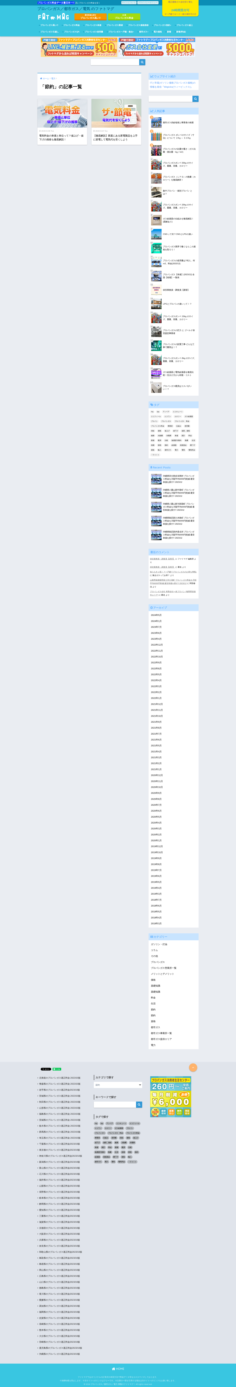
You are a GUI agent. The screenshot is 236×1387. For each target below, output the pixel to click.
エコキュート (178, 412)
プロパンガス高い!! (49, 25)
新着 (168, 32)
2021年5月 (156, 745)
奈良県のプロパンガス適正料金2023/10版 (59, 1246)
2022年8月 (156, 668)
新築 (152, 440)
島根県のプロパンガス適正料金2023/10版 (59, 1264)
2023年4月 (156, 639)
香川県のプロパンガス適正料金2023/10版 (59, 1294)
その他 (154, 956)
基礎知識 (155, 985)
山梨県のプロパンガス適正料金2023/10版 (59, 1186)
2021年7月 (156, 734)
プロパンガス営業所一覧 (163, 968)
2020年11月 (157, 781)
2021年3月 (156, 757)
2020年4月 (156, 822)
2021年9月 (156, 722)
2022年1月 (156, 698)
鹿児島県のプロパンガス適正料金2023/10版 (60, 1348)
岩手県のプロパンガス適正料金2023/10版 (59, 1090)
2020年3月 (156, 828)
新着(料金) (181, 32)
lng (152, 412)
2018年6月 (156, 905)
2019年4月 (156, 888)
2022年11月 (157, 651)
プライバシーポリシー (148, 3)
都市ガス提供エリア (161, 1039)
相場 (152, 445)
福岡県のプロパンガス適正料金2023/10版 (59, 1312)
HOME (119, 1368)
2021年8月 (156, 728)
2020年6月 (156, 811)
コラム (154, 950)
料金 (190, 436)
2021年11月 (157, 710)
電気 (183, 450)
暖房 (159, 440)
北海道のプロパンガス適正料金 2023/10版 (59, 1078)
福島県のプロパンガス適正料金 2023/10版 (59, 1114)
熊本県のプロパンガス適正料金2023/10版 (59, 1330)
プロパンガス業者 (114, 25)
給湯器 (174, 445)
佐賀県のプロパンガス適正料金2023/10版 (59, 1318)
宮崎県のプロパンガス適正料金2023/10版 (59, 1342)
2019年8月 (156, 864)
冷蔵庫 (168, 436)
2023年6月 (156, 633)
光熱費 (160, 436)
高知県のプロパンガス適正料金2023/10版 (59, 1306)
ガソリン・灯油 (159, 944)
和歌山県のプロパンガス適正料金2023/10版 (60, 1252)
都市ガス (143, 32)
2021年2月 (156, 763)
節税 (159, 445)
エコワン (167, 416)
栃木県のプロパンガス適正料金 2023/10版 (59, 1126)
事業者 (170, 426)
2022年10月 (157, 656)
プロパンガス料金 (71, 25)
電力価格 (157, 32)
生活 (193, 440)
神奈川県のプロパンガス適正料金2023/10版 (60, 1156)
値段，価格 (186, 431)
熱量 (186, 440)
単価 (176, 436)
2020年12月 (157, 775)
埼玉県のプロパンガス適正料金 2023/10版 (59, 1138)
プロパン (154, 421)
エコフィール (156, 416)
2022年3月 (156, 686)
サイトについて (129, 3)
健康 (152, 436)
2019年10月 (157, 852)
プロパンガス (166, 421)
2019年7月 (156, 870)
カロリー (178, 416)
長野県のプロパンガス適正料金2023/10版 (59, 1192)
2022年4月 (156, 680)
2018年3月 (156, 923)
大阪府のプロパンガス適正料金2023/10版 (59, 1234)
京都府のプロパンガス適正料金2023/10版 (59, 1228)
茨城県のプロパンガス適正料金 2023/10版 (59, 1120)
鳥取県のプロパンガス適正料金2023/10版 (59, 1258)
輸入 (159, 450)
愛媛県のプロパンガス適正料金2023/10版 (59, 1300)
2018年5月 (156, 911)
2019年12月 (157, 846)
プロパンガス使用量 (93, 32)
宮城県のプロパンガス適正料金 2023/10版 (59, 1096)
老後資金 (183, 445)
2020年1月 (156, 840)
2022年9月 (156, 662)
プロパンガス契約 (161, 25)
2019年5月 (156, 882)
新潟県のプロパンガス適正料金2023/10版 (59, 1162)
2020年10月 (157, 787)
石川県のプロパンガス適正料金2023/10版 (59, 1174)
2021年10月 (157, 716)
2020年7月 (156, 805)
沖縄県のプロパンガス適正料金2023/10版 (59, 1354)
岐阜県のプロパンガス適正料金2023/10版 (59, 1198)
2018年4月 (156, 917)
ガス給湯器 (189, 416)
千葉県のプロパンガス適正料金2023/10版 (59, 1144)
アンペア (166, 412)
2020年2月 (156, 834)
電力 (176, 450)
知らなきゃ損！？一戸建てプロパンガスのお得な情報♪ (173, 572)
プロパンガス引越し (49, 32)
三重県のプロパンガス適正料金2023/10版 (59, 1216)
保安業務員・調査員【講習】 (162, 559)
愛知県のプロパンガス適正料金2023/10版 (59, 1210)
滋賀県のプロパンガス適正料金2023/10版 (59, 1222)
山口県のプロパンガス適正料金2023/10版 (59, 1282)
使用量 (187, 426)
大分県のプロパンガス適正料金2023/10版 (59, 1336)
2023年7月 (156, 627)
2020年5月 (156, 817)
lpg (158, 412)
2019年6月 (156, 876)
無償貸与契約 (176, 440)
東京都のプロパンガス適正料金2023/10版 (59, 1150)
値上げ (167, 431)
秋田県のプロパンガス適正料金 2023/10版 (59, 1102)
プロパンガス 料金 (182, 421)
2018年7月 (156, 900)
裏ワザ (192, 445)
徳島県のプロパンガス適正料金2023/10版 (59, 1288)
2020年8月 (156, 799)
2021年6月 (156, 739)
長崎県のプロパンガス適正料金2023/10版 (59, 1324)
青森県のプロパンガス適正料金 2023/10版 (59, 1084)
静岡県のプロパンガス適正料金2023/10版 (59, 1204)
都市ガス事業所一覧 (161, 1033)
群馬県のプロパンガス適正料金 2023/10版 (59, 1132)
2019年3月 (156, 894)
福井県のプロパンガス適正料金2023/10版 (59, 1180)
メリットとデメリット (162, 974)
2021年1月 (156, 769)
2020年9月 (156, 793)
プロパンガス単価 (92, 25)
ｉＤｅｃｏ (155, 455)
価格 (159, 431)
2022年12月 (157, 645)
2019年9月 (156, 858)
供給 (152, 431)
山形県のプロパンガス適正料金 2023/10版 (59, 1108)
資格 (152, 450)
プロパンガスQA (71, 32)
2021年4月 (156, 751)
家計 (183, 436)
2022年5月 (156, 674)
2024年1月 (156, 621)
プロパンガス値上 (184, 25)
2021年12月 (157, 704)
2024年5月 (156, 615)
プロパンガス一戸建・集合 (120, 32)
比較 (166, 440)
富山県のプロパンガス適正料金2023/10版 (59, 1168)
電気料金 (191, 450)
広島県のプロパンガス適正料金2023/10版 (59, 1276)
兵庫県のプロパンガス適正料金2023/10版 (59, 1240)
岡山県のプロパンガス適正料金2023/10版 (59, 1270)
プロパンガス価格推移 (138, 25)
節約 (166, 445)
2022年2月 (156, 692)
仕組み (178, 426)
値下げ (175, 431)
